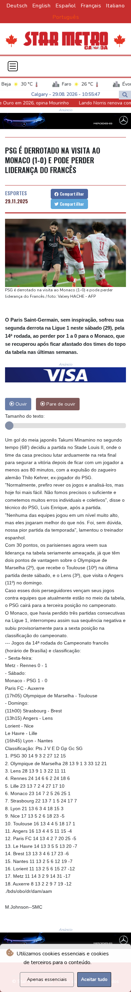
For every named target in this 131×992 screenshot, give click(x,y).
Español (65, 5)
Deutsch (17, 5)
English (41, 5)
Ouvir (20, 404)
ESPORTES (16, 193)
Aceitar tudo (94, 979)
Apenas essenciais (47, 979)
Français (91, 5)
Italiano (115, 5)
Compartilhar (71, 194)
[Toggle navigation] (12, 66)
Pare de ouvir (60, 404)
